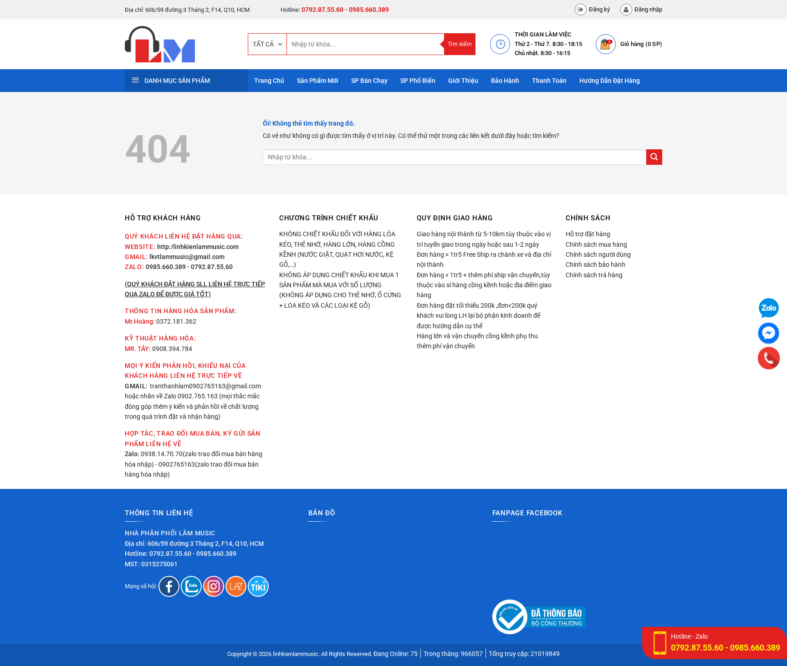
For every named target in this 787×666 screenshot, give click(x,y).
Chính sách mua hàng (596, 244)
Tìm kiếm (460, 44)
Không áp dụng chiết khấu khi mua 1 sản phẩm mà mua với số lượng (339, 280)
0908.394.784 (172, 348)
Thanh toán (549, 80)
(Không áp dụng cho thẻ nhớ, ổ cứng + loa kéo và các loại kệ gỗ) (340, 300)
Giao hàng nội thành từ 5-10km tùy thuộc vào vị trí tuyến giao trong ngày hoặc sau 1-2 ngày (484, 239)
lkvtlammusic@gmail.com (187, 256)
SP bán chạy (369, 80)
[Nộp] (654, 157)
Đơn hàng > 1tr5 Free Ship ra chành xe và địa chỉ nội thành (484, 259)
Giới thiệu (463, 80)
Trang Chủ (269, 80)
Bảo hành (505, 80)
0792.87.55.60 (322, 9)
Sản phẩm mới (317, 80)
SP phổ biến (417, 80)
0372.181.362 (176, 321)
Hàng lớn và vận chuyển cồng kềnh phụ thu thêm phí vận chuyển (477, 341)
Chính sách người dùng (598, 254)
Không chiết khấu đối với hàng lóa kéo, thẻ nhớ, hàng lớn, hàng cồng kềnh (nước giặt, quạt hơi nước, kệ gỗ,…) (337, 249)
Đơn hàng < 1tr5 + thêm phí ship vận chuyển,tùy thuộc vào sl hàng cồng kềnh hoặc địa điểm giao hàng (484, 285)
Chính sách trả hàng (594, 275)
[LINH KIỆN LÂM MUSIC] (179, 44)
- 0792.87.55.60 (210, 266)
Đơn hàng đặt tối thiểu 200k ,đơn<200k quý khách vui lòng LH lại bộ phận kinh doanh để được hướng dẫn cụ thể (478, 316)
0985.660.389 (166, 266)
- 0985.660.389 (367, 9)
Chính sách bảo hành (595, 264)
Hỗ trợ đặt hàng (588, 234)
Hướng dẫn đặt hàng (609, 80)
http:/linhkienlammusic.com (198, 246)
